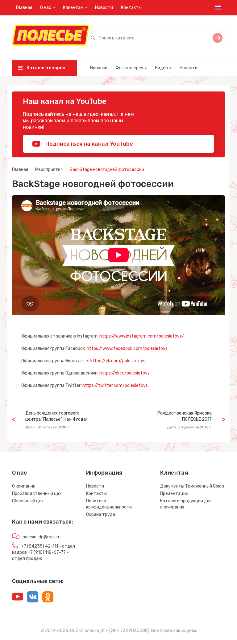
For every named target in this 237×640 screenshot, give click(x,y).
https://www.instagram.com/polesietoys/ (141, 336)
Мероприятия (49, 169)
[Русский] (218, 7)
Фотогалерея (129, 68)
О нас (45, 7)
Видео (161, 68)
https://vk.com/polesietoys (117, 360)
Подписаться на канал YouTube (88, 143)
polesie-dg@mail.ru (41, 537)
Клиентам (73, 7)
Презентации (174, 493)
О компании (23, 486)
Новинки (98, 68)
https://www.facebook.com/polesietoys (127, 348)
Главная (24, 7)
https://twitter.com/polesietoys (115, 385)
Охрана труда (100, 514)
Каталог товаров (45, 68)
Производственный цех (37, 493)
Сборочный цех (28, 501)
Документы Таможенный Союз (192, 486)
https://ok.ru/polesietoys (124, 373)
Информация (104, 472)
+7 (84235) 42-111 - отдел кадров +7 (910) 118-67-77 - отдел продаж (43, 552)
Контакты (131, 7)
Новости (104, 7)
